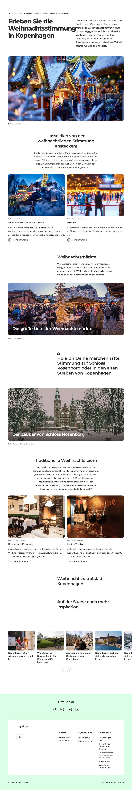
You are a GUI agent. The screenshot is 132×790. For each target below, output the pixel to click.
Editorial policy (85, 741)
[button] (36, 230)
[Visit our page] (62, 709)
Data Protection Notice (113, 782)
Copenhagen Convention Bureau (105, 746)
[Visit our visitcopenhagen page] (54, 709)
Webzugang (84, 738)
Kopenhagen (17, 13)
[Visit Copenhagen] (23, 726)
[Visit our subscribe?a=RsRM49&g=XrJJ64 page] (77, 709)
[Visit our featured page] (70, 709)
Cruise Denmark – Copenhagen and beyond (106, 755)
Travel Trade (104, 761)
